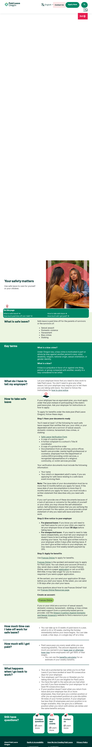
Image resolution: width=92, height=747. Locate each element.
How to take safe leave (56, 313)
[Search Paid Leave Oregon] (84, 5)
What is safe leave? (11, 313)
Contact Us (59, 5)
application (64, 569)
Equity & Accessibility (35, 742)
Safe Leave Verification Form (54, 437)
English (48, 4)
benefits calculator (68, 657)
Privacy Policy (82, 742)
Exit (81, 17)
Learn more (38, 726)
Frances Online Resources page (55, 590)
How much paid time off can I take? (17, 316)
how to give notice (60, 390)
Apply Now (72, 4)
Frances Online (48, 558)
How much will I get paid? (57, 316)
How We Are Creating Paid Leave (60, 742)
